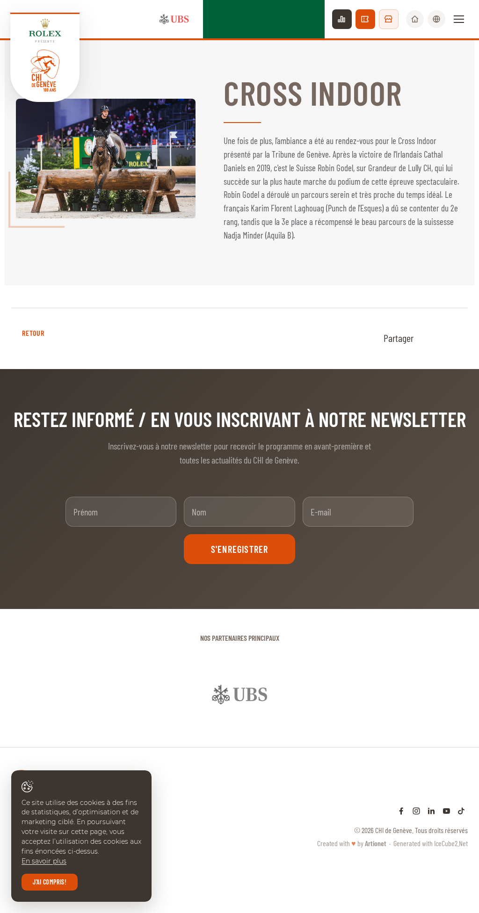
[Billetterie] (365, 19)
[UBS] (174, 19)
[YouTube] (446, 810)
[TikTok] (461, 810)
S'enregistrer (240, 549)
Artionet (375, 843)
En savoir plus (44, 861)
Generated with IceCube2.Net (430, 843)
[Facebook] (401, 810)
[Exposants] (389, 19)
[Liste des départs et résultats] (342, 19)
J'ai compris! (49, 882)
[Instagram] (416, 810)
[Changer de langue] (436, 19)
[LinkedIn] (431, 810)
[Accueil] (415, 19)
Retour (33, 332)
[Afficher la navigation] (459, 19)
